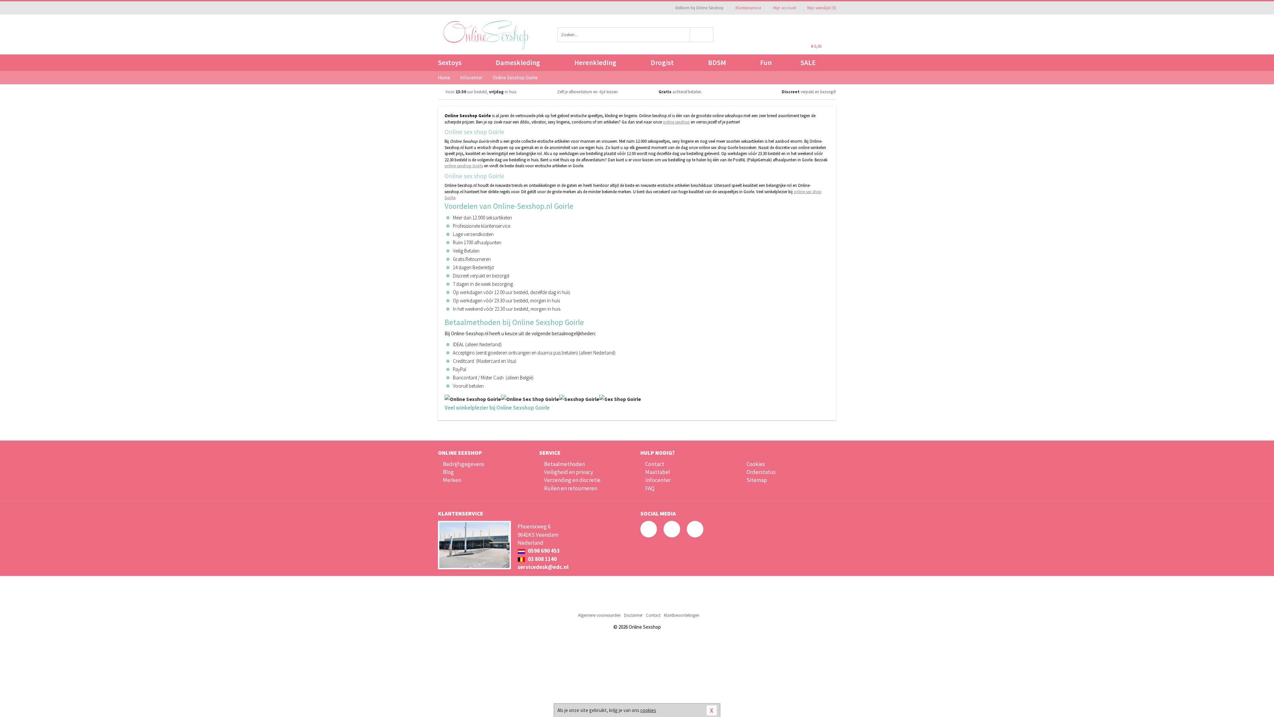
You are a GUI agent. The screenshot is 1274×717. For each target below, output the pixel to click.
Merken (452, 480)
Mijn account (784, 8)
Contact (654, 464)
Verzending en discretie (572, 480)
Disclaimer (633, 615)
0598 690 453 (543, 550)
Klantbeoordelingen (681, 615)
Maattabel (657, 472)
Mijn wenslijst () (821, 8)
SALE (808, 62)
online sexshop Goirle (464, 166)
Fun (766, 62)
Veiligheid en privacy (568, 472)
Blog (448, 472)
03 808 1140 (542, 559)
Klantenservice (748, 8)
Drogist (662, 62)
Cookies (755, 464)
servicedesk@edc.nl (543, 567)
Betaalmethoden (564, 464)
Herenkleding (595, 62)
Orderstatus (761, 472)
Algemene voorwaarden (599, 615)
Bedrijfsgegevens (463, 464)
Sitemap (756, 480)
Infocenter (658, 480)
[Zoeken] (702, 34)
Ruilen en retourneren (570, 488)
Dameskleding (518, 62)
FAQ (650, 488)
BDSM (717, 62)
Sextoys (449, 62)
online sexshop (676, 122)
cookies (648, 710)
